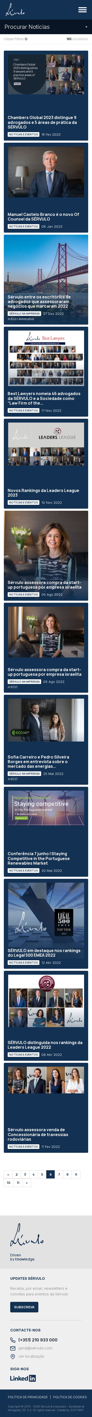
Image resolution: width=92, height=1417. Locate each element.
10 (8, 1182)
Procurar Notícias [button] (27, 26)
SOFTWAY (77, 1410)
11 (18, 1182)
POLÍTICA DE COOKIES (70, 1397)
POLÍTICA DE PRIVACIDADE (28, 1397)
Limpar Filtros (14, 39)
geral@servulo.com (34, 1348)
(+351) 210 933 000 (37, 1340)
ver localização (30, 1356)
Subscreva (24, 1307)
